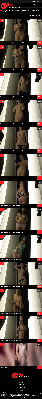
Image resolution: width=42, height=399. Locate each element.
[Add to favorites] (35, 20)
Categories (21, 388)
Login (34, 1)
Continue (38, 393)
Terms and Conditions (19, 394)
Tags (21, 391)
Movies (21, 382)
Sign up (39, 1)
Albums (21, 385)
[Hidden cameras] (10, 5)
